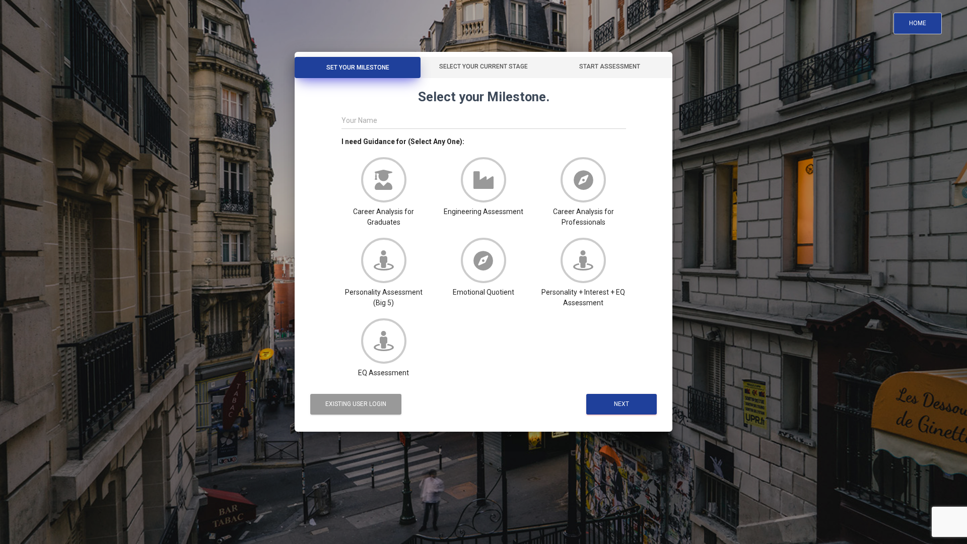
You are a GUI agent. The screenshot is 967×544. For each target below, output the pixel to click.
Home (917, 23)
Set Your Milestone (357, 67)
